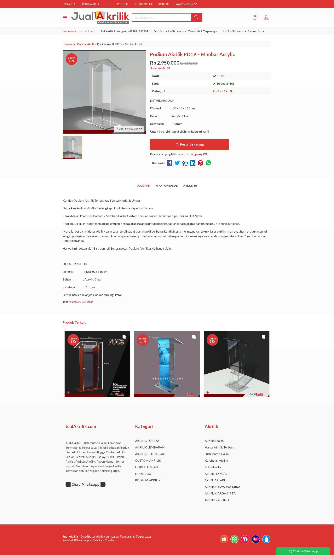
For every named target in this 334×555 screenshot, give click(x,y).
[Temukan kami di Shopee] (224, 543)
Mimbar (73, 301)
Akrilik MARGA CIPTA (220, 493)
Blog (108, 4)
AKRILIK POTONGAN (150, 454)
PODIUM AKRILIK (148, 480)
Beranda (69, 4)
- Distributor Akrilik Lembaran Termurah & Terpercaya (107, 536)
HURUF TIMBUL (147, 467)
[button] (196, 17)
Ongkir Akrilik (143, 4)
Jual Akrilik (73, 443)
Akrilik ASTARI (215, 480)
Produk (122, 4)
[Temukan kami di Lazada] (256, 543)
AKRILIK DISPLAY (147, 440)
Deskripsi (143, 185)
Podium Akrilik (223, 91)
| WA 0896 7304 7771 (186, 4)
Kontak (163, 4)
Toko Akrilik (213, 467)
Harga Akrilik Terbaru (219, 447)
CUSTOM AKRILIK (148, 460)
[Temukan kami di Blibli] (266, 543)
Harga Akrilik (90, 4)
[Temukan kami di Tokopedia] (234, 543)
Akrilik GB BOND (217, 500)
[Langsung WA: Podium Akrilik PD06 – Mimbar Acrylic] (138, 392)
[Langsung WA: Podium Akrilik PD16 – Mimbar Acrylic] (207, 392)
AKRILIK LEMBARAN (150, 447)
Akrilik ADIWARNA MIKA (222, 487)
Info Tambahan (166, 185)
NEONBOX (143, 473)
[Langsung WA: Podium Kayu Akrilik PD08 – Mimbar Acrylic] (68, 392)
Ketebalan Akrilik (216, 460)
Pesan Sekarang (191, 144)
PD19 (81, 301)
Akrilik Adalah (214, 440)
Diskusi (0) (190, 185)
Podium (89, 301)
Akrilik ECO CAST (217, 473)
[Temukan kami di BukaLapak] (245, 543)
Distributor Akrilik (217, 454)
